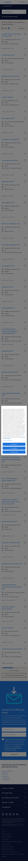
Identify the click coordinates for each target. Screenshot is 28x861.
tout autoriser (14, 452)
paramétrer (14, 444)
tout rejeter (14, 448)
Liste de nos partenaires (7, 440)
